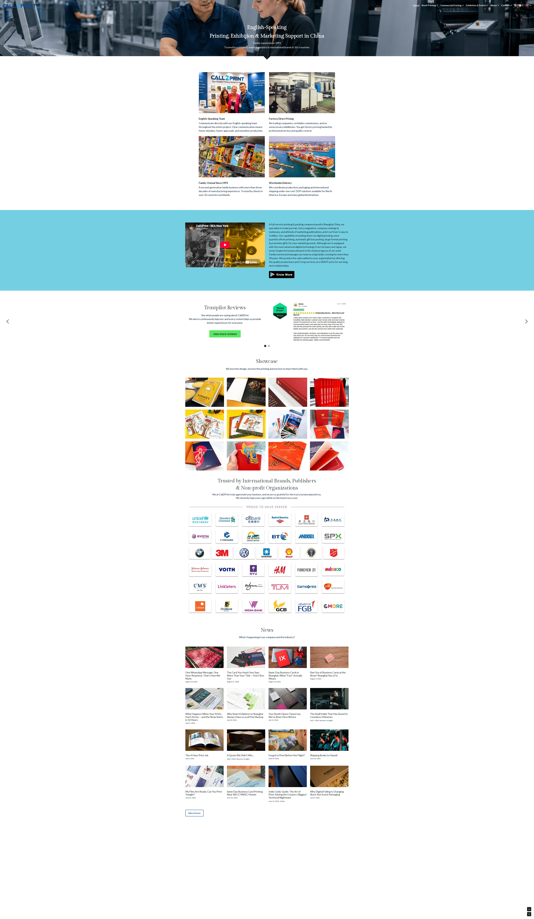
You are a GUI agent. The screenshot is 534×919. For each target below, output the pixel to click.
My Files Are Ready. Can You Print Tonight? (203, 793)
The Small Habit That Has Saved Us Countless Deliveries (329, 715)
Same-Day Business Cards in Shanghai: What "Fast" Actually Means (285, 675)
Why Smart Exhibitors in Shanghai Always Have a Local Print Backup (245, 715)
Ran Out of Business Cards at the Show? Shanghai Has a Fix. (328, 674)
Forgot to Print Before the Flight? (287, 755)
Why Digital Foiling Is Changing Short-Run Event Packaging (327, 793)
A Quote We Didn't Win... (240, 755)
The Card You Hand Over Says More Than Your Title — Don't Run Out (245, 675)
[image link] (281, 274)
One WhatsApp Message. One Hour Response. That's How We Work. (202, 675)
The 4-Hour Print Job (196, 755)
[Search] (515, 5)
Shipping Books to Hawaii (323, 755)
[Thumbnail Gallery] (204, 392)
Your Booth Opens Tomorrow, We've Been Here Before (285, 715)
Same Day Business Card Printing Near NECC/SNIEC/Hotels (245, 793)
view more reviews (225, 334)
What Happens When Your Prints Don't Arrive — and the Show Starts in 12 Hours (204, 716)
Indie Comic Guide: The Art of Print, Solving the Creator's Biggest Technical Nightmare (287, 794)
